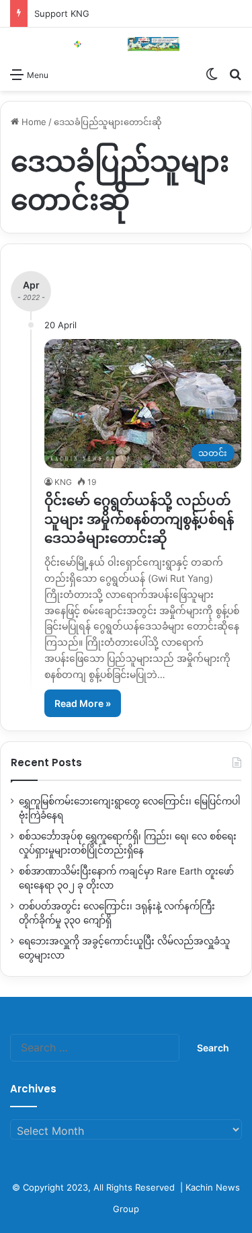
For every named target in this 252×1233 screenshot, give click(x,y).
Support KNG (61, 13)
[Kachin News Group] (126, 44)
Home (32, 121)
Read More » (82, 703)
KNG (63, 482)
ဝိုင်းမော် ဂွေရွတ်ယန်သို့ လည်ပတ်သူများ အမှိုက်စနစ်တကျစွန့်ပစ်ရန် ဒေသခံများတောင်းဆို (139, 519)
